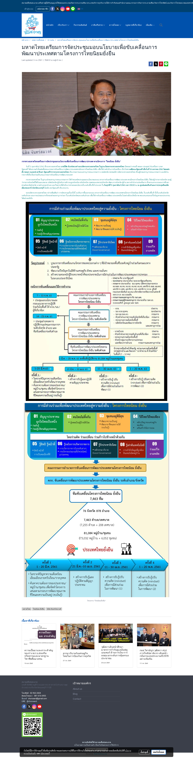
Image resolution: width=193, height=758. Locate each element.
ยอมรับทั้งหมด (158, 752)
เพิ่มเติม (149, 25)
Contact (77, 698)
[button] (161, 25)
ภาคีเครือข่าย (97, 25)
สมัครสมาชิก (42, 9)
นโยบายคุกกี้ (45, 753)
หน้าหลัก (49, 25)
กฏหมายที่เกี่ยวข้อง (133, 25)
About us (77, 689)
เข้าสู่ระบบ (28, 9)
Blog (75, 693)
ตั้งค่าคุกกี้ (144, 752)
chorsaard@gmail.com (37, 698)
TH (81, 9)
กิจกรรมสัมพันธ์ (80, 25)
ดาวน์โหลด (114, 25)
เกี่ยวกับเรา (63, 25)
